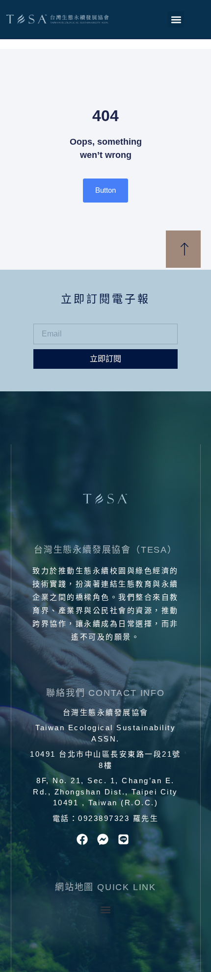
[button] (176, 19)
